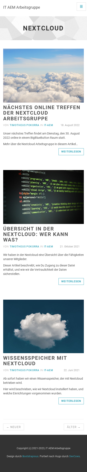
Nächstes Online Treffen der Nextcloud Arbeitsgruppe (41, 113)
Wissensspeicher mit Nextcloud (35, 360)
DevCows (74, 456)
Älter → (74, 427)
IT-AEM (48, 125)
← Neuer (13, 427)
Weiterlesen (71, 151)
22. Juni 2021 (71, 370)
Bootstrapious (30, 456)
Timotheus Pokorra (24, 125)
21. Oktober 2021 (69, 246)
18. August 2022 (70, 125)
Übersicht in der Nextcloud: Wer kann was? (35, 234)
